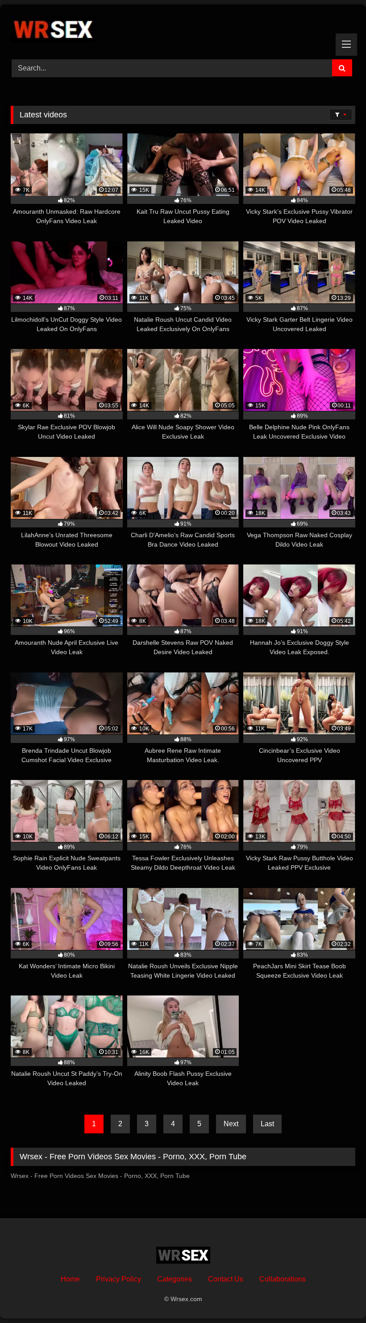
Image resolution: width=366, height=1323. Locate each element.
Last (267, 1124)
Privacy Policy (118, 1279)
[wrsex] (183, 29)
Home (70, 1279)
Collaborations (282, 1279)
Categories (174, 1279)
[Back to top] (338, 1296)
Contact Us (225, 1279)
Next (231, 1124)
